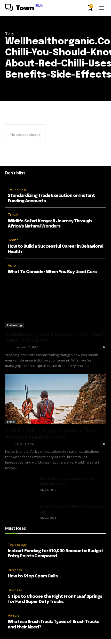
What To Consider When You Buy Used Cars (52, 272)
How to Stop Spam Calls (33, 576)
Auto (12, 265)
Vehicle (13, 615)
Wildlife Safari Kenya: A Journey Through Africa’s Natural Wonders (54, 433)
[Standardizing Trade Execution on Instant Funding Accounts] (55, 302)
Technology (17, 189)
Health (13, 240)
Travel (13, 215)
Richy (9, 347)
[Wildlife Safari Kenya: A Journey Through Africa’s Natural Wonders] (55, 399)
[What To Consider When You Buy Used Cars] (20, 514)
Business (15, 570)
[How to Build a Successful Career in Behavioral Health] (20, 486)
